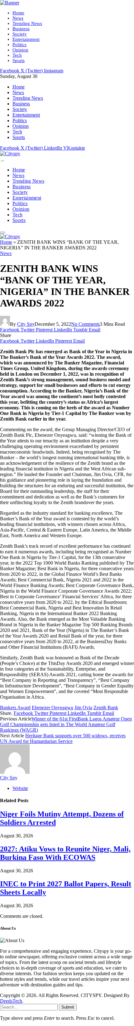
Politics (19, 44)
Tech (17, 55)
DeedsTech (11, 1001)
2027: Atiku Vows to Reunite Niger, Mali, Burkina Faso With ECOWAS (65, 853)
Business (21, 28)
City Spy (26, 324)
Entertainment (26, 39)
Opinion (20, 49)
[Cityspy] (10, 153)
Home (18, 12)
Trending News (27, 23)
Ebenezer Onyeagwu (52, 707)
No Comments (85, 324)
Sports (18, 60)
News (17, 18)
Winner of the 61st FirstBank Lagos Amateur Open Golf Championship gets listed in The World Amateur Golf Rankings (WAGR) (66, 724)
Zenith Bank (105, 707)
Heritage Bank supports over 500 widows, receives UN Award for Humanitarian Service (63, 738)
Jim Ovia (83, 707)
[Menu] (2, 160)
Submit (67, 1007)
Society (19, 33)
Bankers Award (15, 707)
